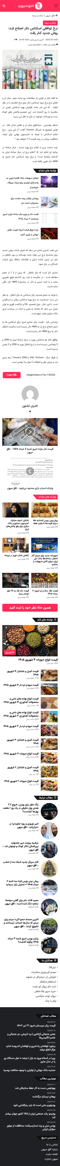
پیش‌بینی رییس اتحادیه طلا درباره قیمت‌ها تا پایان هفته (45, 522)
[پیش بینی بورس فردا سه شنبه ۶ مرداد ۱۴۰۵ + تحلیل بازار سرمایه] (49, 888)
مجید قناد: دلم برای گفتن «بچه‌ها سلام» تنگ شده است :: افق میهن (21, 902)
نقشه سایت (52, 1154)
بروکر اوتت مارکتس (46, 996)
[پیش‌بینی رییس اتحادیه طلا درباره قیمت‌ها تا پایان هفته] (44, 510)
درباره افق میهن (49, 1149)
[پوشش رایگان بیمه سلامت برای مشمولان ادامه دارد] (49, 202)
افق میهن (50, 16)
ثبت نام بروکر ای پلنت (44, 987)
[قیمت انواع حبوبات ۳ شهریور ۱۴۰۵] (49, 758)
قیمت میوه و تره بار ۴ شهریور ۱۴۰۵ (20, 685)
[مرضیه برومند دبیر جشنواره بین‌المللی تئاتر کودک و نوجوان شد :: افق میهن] (49, 849)
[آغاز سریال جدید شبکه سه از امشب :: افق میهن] (49, 868)
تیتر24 (52, 967)
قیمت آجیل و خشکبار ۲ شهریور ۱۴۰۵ (22, 769)
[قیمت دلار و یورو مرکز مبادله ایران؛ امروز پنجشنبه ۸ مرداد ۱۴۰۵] (49, 218)
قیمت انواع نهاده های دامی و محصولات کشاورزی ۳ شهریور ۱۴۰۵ (20, 714)
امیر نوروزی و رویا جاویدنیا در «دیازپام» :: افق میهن (23, 825)
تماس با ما (52, 1145)
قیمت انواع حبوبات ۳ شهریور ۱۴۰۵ (21, 754)
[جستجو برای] (3, 7)
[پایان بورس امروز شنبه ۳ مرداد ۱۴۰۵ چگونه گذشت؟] (49, 945)
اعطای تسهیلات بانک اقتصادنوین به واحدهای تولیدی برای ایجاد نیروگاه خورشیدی (22, 183)
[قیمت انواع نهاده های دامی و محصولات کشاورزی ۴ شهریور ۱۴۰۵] (49, 703)
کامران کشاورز (30, 406)
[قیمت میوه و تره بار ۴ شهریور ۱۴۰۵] (49, 689)
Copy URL (12, 375)
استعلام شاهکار (48, 982)
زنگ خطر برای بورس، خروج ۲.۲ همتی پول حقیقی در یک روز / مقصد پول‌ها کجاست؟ (20, 808)
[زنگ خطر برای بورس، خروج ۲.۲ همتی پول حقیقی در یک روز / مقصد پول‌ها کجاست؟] (49, 811)
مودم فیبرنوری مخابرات (43, 972)
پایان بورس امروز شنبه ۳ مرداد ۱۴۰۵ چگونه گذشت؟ (23, 940)
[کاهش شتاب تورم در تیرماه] (15, 545)
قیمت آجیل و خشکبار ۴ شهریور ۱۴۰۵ (22, 673)
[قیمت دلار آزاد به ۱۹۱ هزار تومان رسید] (15, 580)
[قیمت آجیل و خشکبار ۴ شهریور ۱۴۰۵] (49, 675)
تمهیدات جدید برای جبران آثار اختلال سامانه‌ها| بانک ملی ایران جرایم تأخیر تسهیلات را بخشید (45, 560)
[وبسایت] (30, 411)
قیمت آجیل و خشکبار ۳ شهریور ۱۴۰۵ (22, 741)
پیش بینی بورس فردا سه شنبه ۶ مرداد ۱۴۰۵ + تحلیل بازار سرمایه (22, 882)
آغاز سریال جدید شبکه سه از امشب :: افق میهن (20, 863)
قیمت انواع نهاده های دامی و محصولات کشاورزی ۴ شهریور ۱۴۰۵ (21, 700)
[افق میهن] (30, 6)
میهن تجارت (51, 1159)
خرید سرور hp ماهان (45, 991)
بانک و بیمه (37, 16)
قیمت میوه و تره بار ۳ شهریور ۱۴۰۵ (20, 726)
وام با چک (50, 1001)
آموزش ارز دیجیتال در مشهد (41, 977)
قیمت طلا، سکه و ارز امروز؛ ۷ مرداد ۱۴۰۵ (45, 592)
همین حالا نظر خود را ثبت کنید (30, 607)
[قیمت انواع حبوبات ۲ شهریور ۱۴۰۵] (49, 785)
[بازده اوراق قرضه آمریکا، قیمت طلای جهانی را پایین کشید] (49, 233)
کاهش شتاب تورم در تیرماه (17, 555)
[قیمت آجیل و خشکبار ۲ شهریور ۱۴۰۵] (49, 771)
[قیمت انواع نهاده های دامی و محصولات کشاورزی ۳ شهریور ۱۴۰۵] (49, 716)
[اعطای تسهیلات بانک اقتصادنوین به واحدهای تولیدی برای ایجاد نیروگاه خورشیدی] (49, 182)
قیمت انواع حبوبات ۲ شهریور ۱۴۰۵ (21, 781)
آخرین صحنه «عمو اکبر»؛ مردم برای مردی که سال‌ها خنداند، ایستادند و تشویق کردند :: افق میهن (21, 923)
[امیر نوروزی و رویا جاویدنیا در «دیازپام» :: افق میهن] (49, 830)
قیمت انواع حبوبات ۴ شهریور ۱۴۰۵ (38, 660)
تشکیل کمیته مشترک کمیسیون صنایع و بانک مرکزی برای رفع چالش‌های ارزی (17, 525)
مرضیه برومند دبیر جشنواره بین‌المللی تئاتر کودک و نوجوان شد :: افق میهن (20, 846)
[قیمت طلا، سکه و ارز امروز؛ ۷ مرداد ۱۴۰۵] (44, 580)
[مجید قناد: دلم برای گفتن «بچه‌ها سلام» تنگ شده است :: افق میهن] (49, 907)
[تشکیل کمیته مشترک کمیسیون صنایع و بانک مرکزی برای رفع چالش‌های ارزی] (15, 510)
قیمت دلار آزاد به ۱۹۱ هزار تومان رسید (18, 592)
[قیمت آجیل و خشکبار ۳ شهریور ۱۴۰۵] (49, 744)
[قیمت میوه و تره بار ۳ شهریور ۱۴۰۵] (49, 730)
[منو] (56, 7)
